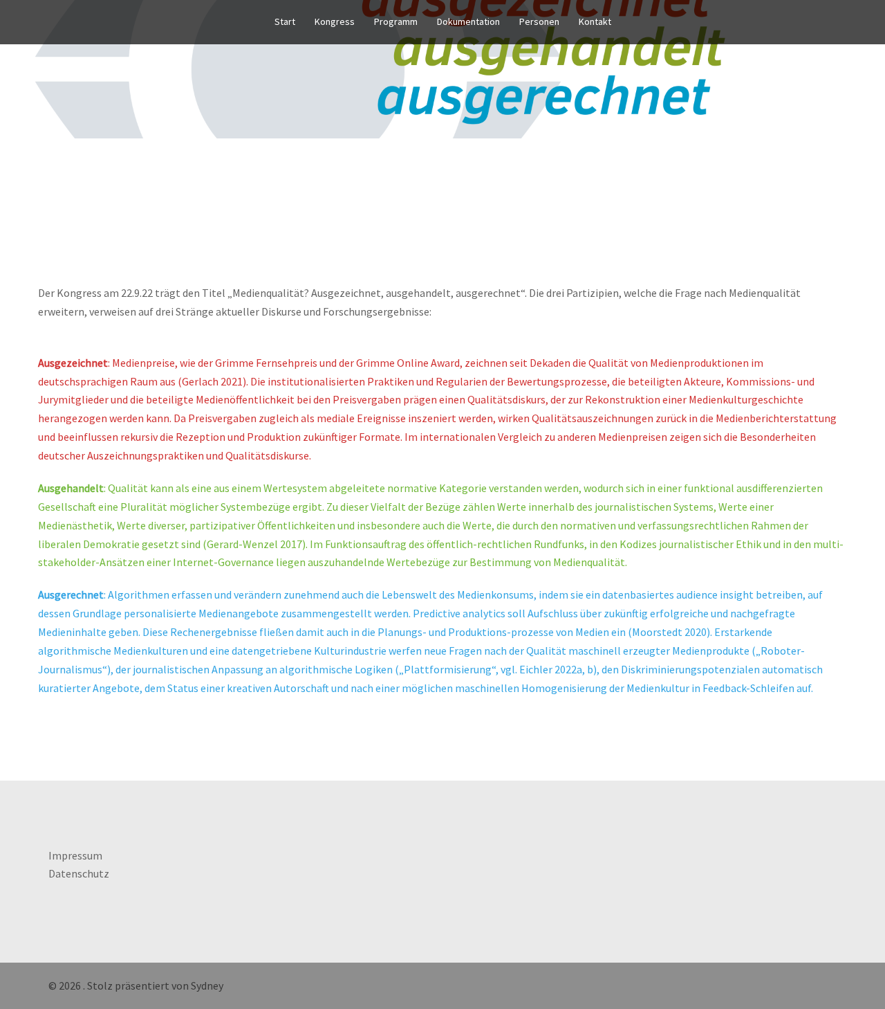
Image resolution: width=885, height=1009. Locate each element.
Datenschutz (78, 873)
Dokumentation (468, 21)
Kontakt (595, 21)
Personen (539, 21)
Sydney (207, 985)
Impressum (75, 855)
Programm (396, 21)
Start (284, 21)
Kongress (335, 21)
